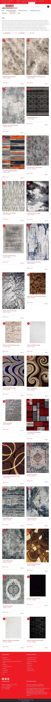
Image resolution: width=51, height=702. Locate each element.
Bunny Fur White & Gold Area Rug (11, 640)
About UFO (5, 657)
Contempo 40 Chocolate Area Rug (11, 476)
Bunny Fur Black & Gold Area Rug (35, 640)
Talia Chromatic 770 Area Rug (34, 167)
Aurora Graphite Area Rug (9, 255)
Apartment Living (31, 670)
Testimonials (5, 670)
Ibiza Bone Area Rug (8, 606)
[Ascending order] (16, 33)
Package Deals (30, 668)
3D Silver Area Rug (7, 423)
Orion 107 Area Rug (32, 518)
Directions (5, 664)
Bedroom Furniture (31, 659)
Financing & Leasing (7, 666)
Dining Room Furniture (32, 661)
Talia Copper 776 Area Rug (9, 213)
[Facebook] (3, 679)
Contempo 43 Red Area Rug (33, 432)
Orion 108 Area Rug (7, 518)
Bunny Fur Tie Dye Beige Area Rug (11, 345)
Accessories (29, 665)
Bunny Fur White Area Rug (33, 345)
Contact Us (5, 672)
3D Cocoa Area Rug (31, 388)
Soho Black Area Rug (32, 117)
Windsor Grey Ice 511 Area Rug (10, 125)
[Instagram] (6, 679)
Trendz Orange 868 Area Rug (10, 170)
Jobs (3, 673)
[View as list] (33, 33)
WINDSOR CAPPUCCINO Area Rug (36, 76)
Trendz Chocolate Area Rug (33, 564)
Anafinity (27, 700)
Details (22, 83)
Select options (6, 82)
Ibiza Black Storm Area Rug (33, 213)
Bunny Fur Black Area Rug (33, 598)
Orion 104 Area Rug (7, 560)
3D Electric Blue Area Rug (9, 388)
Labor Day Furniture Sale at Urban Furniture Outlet (12, 662)
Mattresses (29, 663)
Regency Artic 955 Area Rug (33, 262)
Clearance (29, 666)
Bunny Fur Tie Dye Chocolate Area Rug (36, 296)
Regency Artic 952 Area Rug (9, 310)
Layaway (4, 668)
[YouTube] (8, 679)
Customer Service (6, 659)
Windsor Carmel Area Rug (9, 76)
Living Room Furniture (32, 657)
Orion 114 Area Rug (32, 474)
